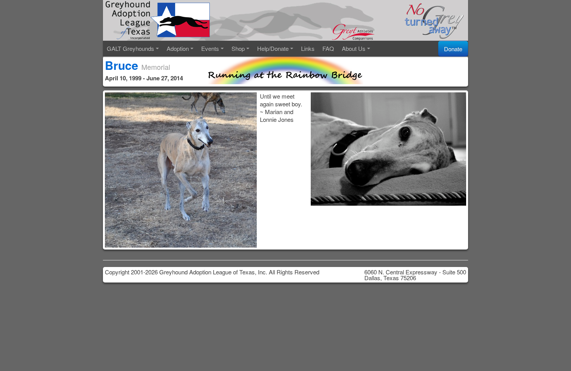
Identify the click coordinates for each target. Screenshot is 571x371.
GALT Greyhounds (130, 48)
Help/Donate (273, 48)
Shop (238, 48)
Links (308, 48)
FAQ (328, 48)
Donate (453, 49)
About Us (354, 48)
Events (210, 48)
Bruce (121, 65)
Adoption (178, 48)
